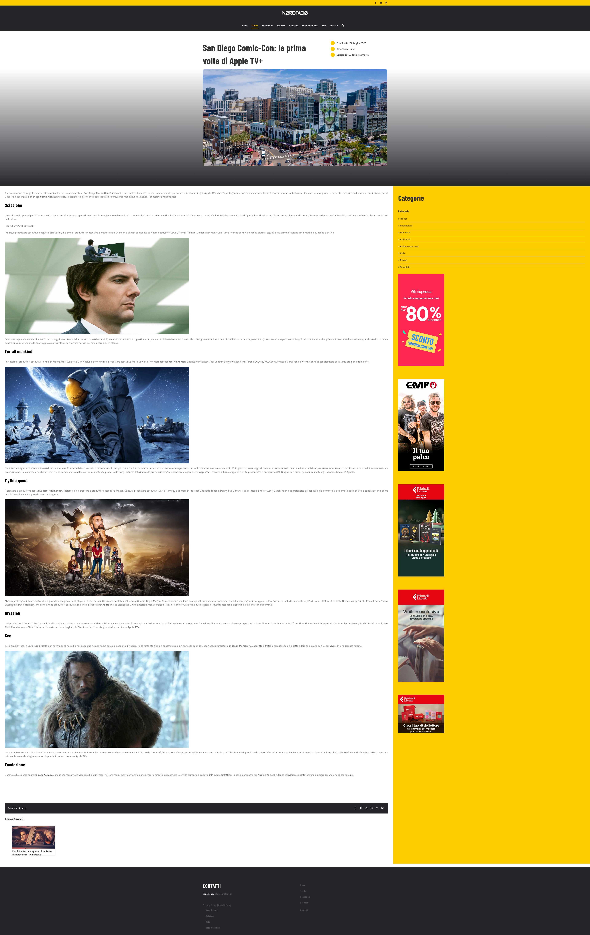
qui (351, 774)
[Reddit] (366, 808)
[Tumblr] (377, 808)
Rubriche (405, 239)
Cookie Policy (224, 905)
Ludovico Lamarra (359, 54)
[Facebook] (355, 808)
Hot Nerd (405, 232)
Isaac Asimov (44, 774)
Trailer (351, 48)
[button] (343, 25)
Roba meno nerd (409, 246)
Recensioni (406, 225)
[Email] (382, 808)
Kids (402, 253)
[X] (361, 808)
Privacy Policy (209, 905)
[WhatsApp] (371, 808)
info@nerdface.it (223, 893)
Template (405, 267)
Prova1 (403, 260)
